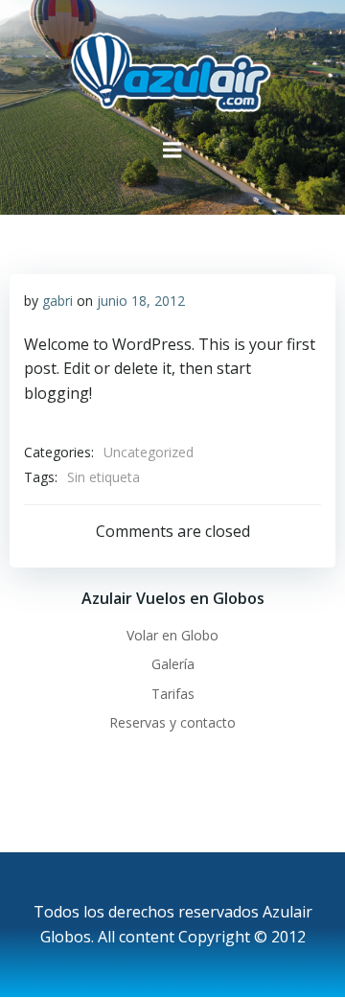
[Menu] (172, 150)
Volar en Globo (172, 635)
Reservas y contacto (172, 722)
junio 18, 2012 (141, 300)
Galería (173, 664)
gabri (57, 300)
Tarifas (173, 694)
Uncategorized (149, 452)
